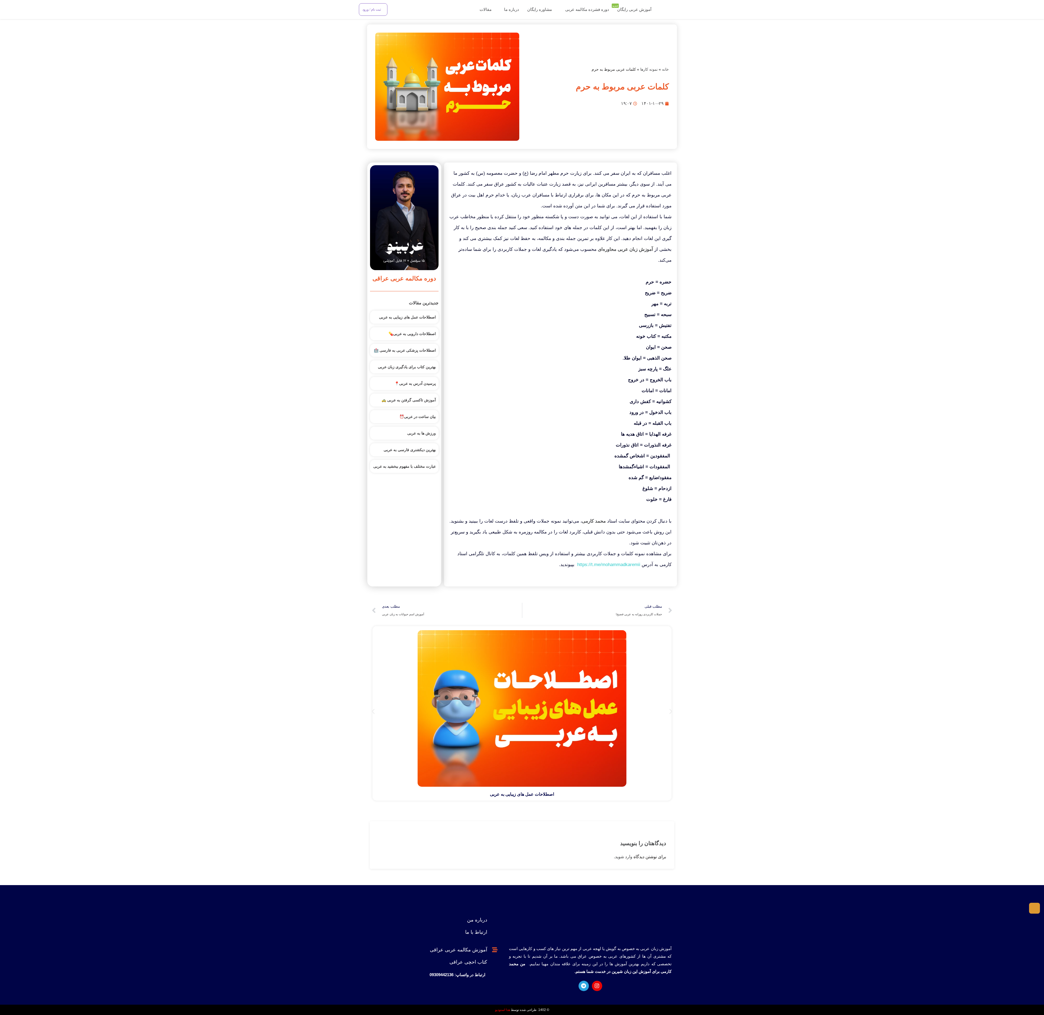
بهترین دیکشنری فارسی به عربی (410, 450)
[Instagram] (597, 986)
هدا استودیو (502, 1010)
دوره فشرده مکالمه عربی (587, 9)
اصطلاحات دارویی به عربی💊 (412, 334)
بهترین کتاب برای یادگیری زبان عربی (407, 367)
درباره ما (511, 9)
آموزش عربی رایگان (632, 9)
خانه (665, 69)
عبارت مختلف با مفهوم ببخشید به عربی (404, 466)
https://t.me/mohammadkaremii (608, 564)
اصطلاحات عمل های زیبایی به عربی (407, 317)
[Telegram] (584, 986)
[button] (373, 711)
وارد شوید (623, 856)
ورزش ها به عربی (421, 433)
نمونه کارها (649, 69)
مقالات (485, 9)
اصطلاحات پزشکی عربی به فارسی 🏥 (405, 350)
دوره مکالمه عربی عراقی (404, 278)
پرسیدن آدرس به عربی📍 (415, 383)
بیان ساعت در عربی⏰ (417, 416)
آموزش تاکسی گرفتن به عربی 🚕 (408, 400)
